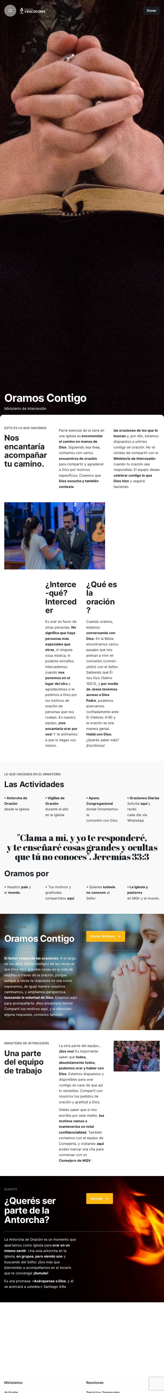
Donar (151, 11)
